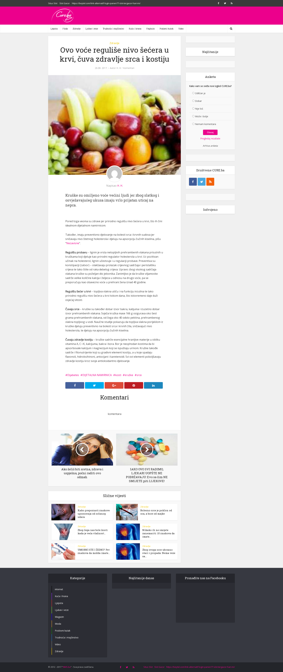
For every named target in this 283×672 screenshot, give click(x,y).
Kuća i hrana (135, 28)
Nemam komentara (205, 124)
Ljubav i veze (91, 28)
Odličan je (200, 93)
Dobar (198, 100)
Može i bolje (201, 116)
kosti (118, 375)
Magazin (150, 28)
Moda (65, 28)
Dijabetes (73, 375)
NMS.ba (67, 666)
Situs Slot (52, 3)
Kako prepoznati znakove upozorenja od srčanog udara (94, 514)
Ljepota (54, 28)
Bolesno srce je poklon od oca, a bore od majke (156, 512)
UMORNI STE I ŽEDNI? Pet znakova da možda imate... (94, 551)
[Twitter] (202, 182)
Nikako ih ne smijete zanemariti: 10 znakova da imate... (158, 533)
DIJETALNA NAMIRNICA (97, 375)
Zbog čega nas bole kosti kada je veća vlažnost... (93, 531)
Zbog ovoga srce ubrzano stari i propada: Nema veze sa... (158, 553)
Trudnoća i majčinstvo (113, 28)
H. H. (118, 68)
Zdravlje (77, 28)
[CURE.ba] (63, 15)
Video (181, 28)
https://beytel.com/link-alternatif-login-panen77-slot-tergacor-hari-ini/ (106, 3)
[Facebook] (193, 182)
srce (139, 375)
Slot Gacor (64, 3)
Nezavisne (72, 243)
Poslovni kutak (166, 28)
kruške (129, 375)
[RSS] (210, 182)
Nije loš (199, 108)
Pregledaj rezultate (210, 138)
